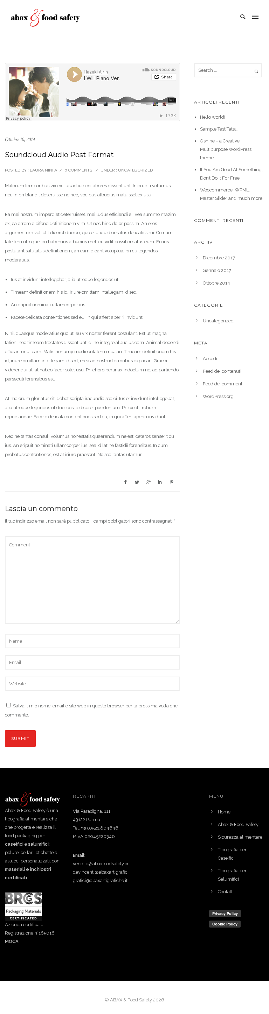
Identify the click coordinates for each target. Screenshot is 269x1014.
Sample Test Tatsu (218, 129)
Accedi (210, 358)
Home (224, 811)
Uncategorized (135, 170)
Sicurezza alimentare (240, 837)
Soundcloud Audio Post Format (59, 155)
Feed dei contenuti (222, 371)
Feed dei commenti (223, 383)
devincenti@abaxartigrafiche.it (104, 872)
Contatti (226, 891)
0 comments (78, 170)
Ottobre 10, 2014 (20, 139)
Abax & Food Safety (238, 824)
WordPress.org (218, 396)
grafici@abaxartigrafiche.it (100, 880)
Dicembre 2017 (219, 257)
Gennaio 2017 (217, 270)
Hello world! (212, 117)
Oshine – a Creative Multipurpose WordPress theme (225, 149)
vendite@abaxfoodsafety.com (103, 863)
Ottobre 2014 (216, 283)
